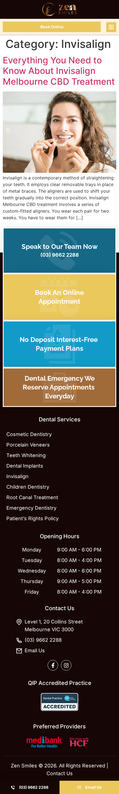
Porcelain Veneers (28, 445)
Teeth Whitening (26, 455)
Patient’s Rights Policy (32, 518)
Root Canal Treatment (32, 497)
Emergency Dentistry (31, 508)
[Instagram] (66, 665)
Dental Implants (24, 466)
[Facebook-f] (53, 665)
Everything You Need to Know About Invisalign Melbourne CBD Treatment (59, 71)
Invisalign (17, 476)
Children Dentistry (27, 487)
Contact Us (59, 773)
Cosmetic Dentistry (29, 434)
